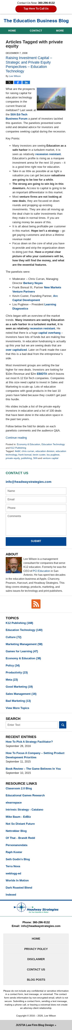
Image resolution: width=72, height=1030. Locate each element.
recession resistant (48, 154)
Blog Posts (36, 979)
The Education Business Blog (36, 21)
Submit (36, 541)
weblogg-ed (13, 873)
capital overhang (49, 332)
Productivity (17, 672)
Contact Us (36, 969)
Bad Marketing (18, 700)
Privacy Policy (36, 949)
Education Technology (53, 444)
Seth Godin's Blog (18, 859)
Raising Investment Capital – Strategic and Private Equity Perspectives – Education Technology (29, 64)
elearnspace (14, 802)
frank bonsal (24, 454)
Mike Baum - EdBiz (18, 816)
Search (62, 724)
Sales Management (21, 693)
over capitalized (16, 349)
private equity (13, 458)
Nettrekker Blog (16, 831)
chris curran (28, 451)
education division (44, 451)
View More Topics (17, 708)
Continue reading (16, 437)
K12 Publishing (18, 447)
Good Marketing (19, 686)
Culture (13, 637)
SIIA (35, 458)
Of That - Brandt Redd (20, 838)
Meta (12, 679)
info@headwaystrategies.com (28, 481)
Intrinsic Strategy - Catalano (24, 809)
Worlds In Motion (17, 880)
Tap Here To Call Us (36, 8)
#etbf (17, 451)
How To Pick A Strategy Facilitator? (29, 741)
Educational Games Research (25, 795)
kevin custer (39, 454)
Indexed (11, 894)
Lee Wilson (50, 1015)
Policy (13, 665)
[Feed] (36, 603)
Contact (36, 30)
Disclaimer (36, 959)
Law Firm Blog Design (35, 1025)
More (60, 30)
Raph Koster (14, 852)
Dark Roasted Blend (19, 887)
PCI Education (41, 571)
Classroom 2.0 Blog (19, 788)
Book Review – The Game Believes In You (33, 768)
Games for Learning (22, 651)
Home (12, 30)
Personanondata (16, 845)
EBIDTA (42, 373)
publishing (26, 458)
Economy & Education (28, 444)
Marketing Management (24, 644)
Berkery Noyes (33, 283)
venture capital (50, 458)
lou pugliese (53, 454)
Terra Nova (13, 866)
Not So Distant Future (20, 823)
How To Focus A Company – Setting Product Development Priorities (35, 755)
